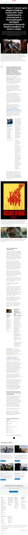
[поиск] (1, 0)
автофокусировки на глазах (14, 386)
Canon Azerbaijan (3, 530)
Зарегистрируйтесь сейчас (13, 491)
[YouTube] (26, 530)
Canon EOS (16, 100)
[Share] (14, 438)
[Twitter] (24, 530)
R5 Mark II (19, 100)
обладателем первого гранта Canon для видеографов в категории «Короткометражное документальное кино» (13, 110)
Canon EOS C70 (14, 358)
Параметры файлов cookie (4, 528)
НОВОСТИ (14, 5)
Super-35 (17, 366)
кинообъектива (8, 349)
